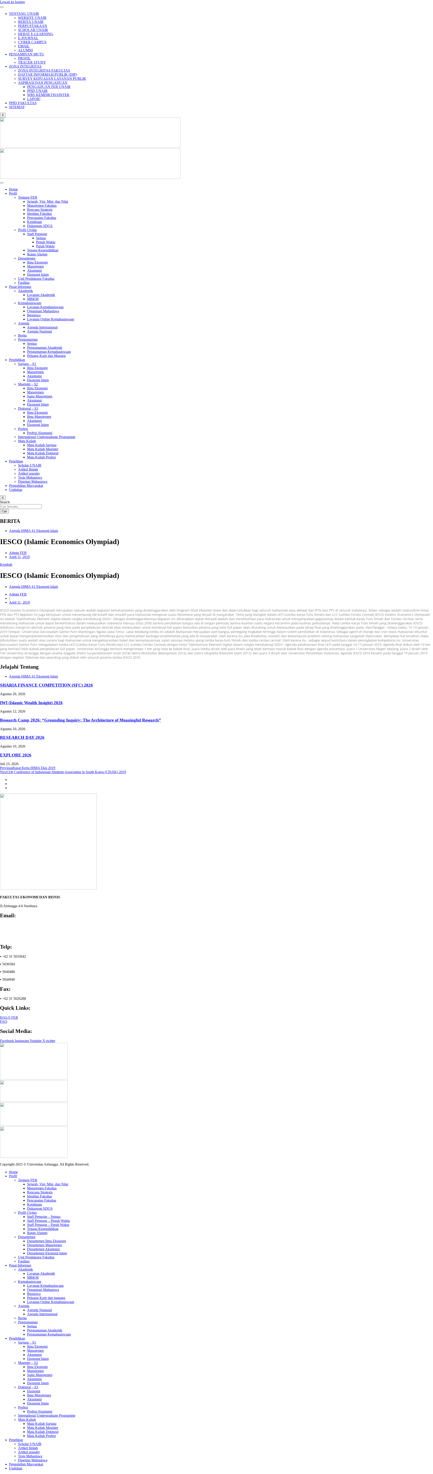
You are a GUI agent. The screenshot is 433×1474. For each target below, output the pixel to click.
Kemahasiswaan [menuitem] (29, 1281)
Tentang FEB (27, 197)
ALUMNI (25, 50)
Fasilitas (24, 283)
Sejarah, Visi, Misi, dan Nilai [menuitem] (47, 1184)
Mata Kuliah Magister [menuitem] (42, 1428)
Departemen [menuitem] (26, 1237)
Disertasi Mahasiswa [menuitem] (32, 1460)
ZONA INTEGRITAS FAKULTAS (44, 70)
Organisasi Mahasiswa (43, 311)
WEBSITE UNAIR (32, 18)
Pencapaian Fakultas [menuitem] (41, 1200)
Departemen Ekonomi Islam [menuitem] (47, 1253)
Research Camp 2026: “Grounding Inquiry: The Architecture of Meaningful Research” (80, 720)
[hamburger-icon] (2, 7)
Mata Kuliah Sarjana (41, 445)
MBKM (33, 299)
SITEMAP (17, 107)
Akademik (25, 291)
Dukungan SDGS (40, 226)
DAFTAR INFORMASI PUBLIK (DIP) (47, 74)
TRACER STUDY (32, 62)
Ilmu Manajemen (39, 417)
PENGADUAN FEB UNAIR (49, 87)
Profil (13, 193)
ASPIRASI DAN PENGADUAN (42, 83)
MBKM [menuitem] (33, 1277)
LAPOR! (33, 99)
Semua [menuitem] (32, 1326)
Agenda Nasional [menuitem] (39, 1310)
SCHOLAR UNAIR (33, 30)
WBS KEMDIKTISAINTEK (48, 95)
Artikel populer (29, 473)
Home (13, 189)
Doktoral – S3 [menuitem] (28, 1387)
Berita (22, 335)
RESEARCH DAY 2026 (22, 737)
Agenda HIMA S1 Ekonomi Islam (33, 531)
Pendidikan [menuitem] (17, 1338)
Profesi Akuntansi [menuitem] (39, 1411)
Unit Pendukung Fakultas (36, 279)
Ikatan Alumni (37, 254)
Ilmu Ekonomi (37, 262)
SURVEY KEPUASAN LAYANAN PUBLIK (52, 78)
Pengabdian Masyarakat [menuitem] (26, 1464)
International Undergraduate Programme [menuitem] (46, 1415)
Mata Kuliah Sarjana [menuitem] (41, 1424)
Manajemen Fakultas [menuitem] (42, 1188)
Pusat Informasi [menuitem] (20, 1265)
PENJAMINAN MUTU (26, 54)
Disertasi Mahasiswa (32, 481)
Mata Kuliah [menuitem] (27, 1419)
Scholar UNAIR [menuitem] (29, 1444)
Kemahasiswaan (29, 303)
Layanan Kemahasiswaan (45, 307)
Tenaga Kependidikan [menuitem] (42, 1229)
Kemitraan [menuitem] (34, 1204)
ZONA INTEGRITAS (25, 66)
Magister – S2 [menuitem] (28, 1363)
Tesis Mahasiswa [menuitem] (30, 1456)
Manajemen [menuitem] (35, 1350)
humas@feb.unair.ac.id (18, 929)
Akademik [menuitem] (25, 1269)
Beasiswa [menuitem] (34, 1294)
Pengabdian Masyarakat (26, 486)
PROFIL (24, 58)
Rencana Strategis (40, 210)
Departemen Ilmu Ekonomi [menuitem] (46, 1241)
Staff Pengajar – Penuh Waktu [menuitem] (48, 1221)
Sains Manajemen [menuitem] (39, 1375)
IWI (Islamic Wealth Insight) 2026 (31, 702)
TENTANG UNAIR (24, 14)
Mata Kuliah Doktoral (42, 453)
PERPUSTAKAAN (32, 26)
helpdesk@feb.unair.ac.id (20, 933)
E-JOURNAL (28, 38)
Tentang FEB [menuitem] (27, 1180)
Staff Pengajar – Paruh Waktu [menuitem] (48, 1225)
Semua (41, 238)
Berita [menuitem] (22, 1318)
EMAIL (24, 46)
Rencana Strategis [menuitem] (40, 1192)
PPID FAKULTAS (23, 103)
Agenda (23, 323)
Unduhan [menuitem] (15, 1468)
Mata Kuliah (27, 441)
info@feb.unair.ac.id (17, 925)
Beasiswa (34, 315)
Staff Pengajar (37, 234)
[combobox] (21, 506)
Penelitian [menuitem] (16, 1440)
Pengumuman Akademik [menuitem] (44, 1330)
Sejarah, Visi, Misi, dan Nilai (47, 201)
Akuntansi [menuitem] (34, 1355)
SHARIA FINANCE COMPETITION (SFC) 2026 (46, 685)
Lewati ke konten (12, 2)
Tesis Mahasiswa (30, 477)
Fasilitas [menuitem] (24, 1261)
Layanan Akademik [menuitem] (41, 1273)
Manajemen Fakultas (42, 205)
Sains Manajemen (39, 396)
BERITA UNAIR (31, 22)
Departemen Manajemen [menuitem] (44, 1245)
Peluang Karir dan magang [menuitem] (46, 1298)
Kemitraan (34, 222)
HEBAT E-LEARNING (35, 34)
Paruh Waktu (45, 246)
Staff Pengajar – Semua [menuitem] (43, 1217)
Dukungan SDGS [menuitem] (40, 1208)
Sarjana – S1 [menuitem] (27, 1342)
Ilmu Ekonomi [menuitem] (37, 1346)
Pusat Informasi (20, 287)
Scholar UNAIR (29, 465)
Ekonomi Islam (38, 274)
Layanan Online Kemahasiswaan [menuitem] (50, 1302)
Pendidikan (17, 360)
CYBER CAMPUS (32, 42)
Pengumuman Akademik (44, 348)
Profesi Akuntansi (39, 433)
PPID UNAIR (37, 91)
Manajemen (35, 266)
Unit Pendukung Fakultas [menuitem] (36, 1257)
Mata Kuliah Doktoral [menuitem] (42, 1432)
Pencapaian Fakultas (41, 218)
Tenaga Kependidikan (42, 250)
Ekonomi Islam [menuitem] (38, 1359)
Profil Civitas (27, 230)
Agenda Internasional (42, 327)
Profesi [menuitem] (23, 1407)
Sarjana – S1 (27, 364)
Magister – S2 (28, 384)
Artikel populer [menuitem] (29, 1452)
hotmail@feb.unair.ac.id (19, 937)
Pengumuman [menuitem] (28, 1322)
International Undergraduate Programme (46, 437)
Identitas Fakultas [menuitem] (39, 1196)
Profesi (23, 429)
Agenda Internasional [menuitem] (42, 1314)
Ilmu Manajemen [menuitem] (39, 1395)
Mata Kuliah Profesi (41, 457)
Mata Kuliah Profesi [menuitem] (41, 1436)
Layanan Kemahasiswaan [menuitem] (45, 1286)
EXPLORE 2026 (15, 755)
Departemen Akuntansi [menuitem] (43, 1249)
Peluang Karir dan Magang (46, 356)
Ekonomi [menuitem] (33, 1391)
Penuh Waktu (45, 242)
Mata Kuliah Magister (42, 449)
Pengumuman (28, 339)
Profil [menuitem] (13, 1176)
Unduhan (15, 490)
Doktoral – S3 (28, 408)
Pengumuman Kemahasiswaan (49, 352)
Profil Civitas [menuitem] (27, 1212)
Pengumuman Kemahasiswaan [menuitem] (49, 1334)
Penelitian (16, 461)
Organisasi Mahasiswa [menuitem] (43, 1290)
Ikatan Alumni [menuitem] (37, 1233)
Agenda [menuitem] (23, 1306)
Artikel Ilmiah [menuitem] (28, 1448)
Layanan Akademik (41, 295)
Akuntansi (34, 270)
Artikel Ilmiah (28, 469)
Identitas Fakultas (39, 214)
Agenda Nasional (39, 331)
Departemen (26, 258)
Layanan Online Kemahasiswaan (50, 319)
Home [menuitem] (13, 1172)
